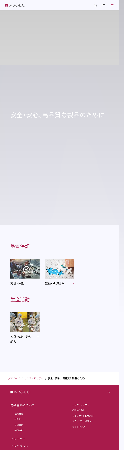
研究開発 (19, 425)
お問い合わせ (78, 410)
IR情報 (18, 419)
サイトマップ (78, 426)
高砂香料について (22, 405)
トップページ (12, 378)
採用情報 (19, 430)
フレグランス (19, 446)
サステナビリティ (33, 378)
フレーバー (18, 439)
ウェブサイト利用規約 (82, 415)
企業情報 (19, 413)
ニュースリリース (80, 404)
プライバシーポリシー (82, 421)
